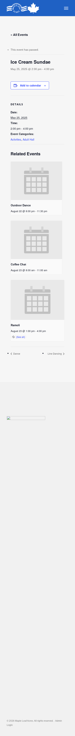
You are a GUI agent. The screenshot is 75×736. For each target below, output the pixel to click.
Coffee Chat (18, 264)
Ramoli (15, 325)
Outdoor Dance (21, 205)
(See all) (20, 336)
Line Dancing (55, 353)
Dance (16, 353)
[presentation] (36, 181)
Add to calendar (30, 85)
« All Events (19, 34)
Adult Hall (28, 139)
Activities (16, 139)
